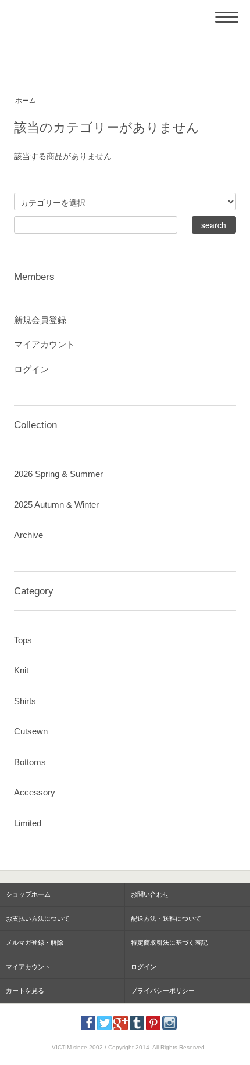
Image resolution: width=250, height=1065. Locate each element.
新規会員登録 (40, 320)
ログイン (31, 369)
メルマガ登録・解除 (34, 942)
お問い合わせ (150, 894)
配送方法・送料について (166, 918)
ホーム (25, 100)
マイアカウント (44, 344)
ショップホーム (28, 894)
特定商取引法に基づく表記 (169, 942)
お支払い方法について (38, 918)
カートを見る (25, 990)
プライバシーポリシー (163, 990)
